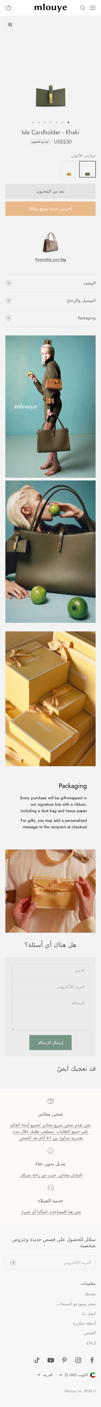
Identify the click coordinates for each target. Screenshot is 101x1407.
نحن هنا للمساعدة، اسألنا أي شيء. (50, 1212)
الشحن (90, 1333)
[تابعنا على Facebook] (92, 1360)
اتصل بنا (89, 1313)
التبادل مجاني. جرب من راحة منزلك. (50, 1175)
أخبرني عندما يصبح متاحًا (50, 209)
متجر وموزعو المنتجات (76, 1304)
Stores (90, 1294)
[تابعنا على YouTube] (50, 1360)
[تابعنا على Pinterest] (64, 1360)
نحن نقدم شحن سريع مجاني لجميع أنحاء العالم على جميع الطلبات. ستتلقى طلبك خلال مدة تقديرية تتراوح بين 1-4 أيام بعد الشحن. (50, 1131)
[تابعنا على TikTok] (37, 1360)
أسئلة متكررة (84, 1323)
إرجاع (91, 1342)
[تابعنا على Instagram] (78, 1360)
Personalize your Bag (50, 259)
